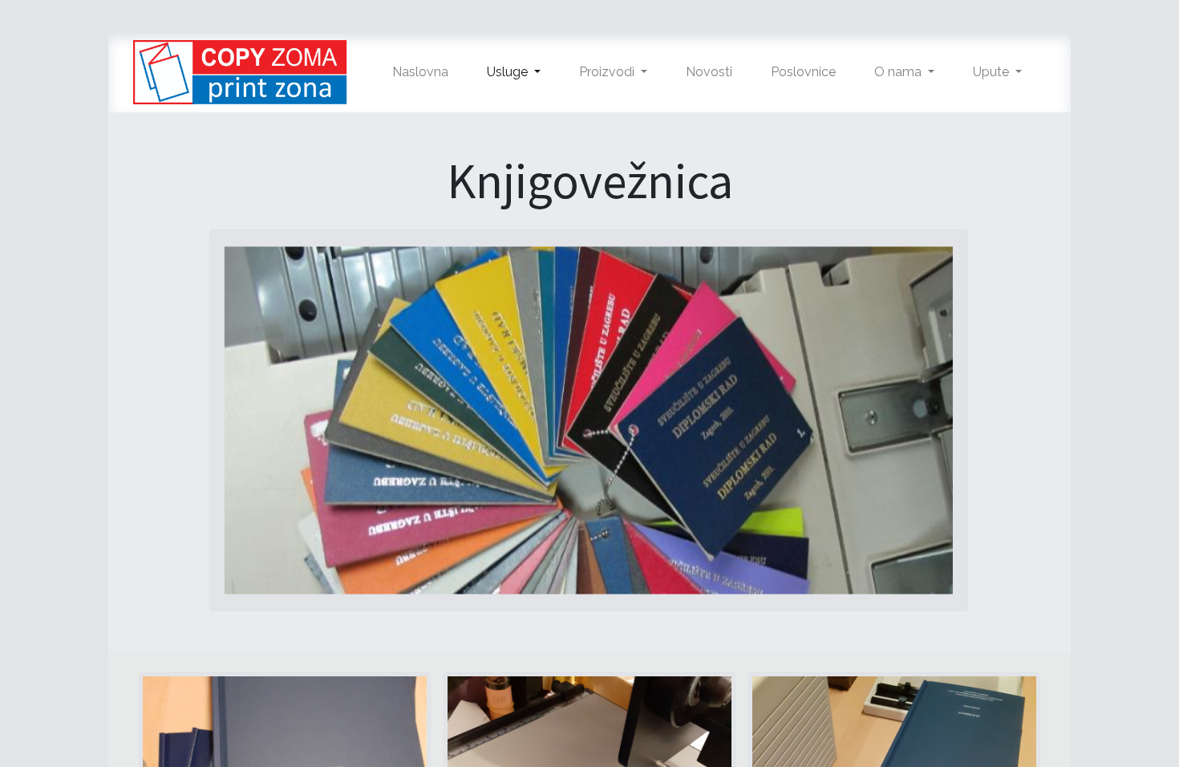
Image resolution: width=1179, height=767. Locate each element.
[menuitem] (420, 72)
